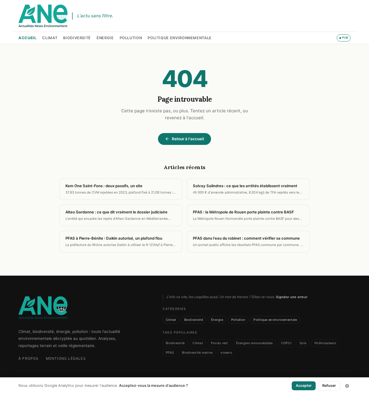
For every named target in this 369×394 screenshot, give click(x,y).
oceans (226, 353)
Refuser (329, 385)
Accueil (27, 38)
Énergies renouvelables (254, 343)
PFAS (170, 353)
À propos (28, 358)
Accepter (304, 385)
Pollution (131, 38)
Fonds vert (219, 343)
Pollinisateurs (325, 343)
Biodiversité (77, 38)
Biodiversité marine (197, 353)
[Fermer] (347, 385)
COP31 (286, 343)
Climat (49, 38)
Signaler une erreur (291, 297)
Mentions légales (66, 358)
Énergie (105, 38)
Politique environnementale (180, 38)
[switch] (344, 37)
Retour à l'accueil (188, 139)
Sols (303, 343)
